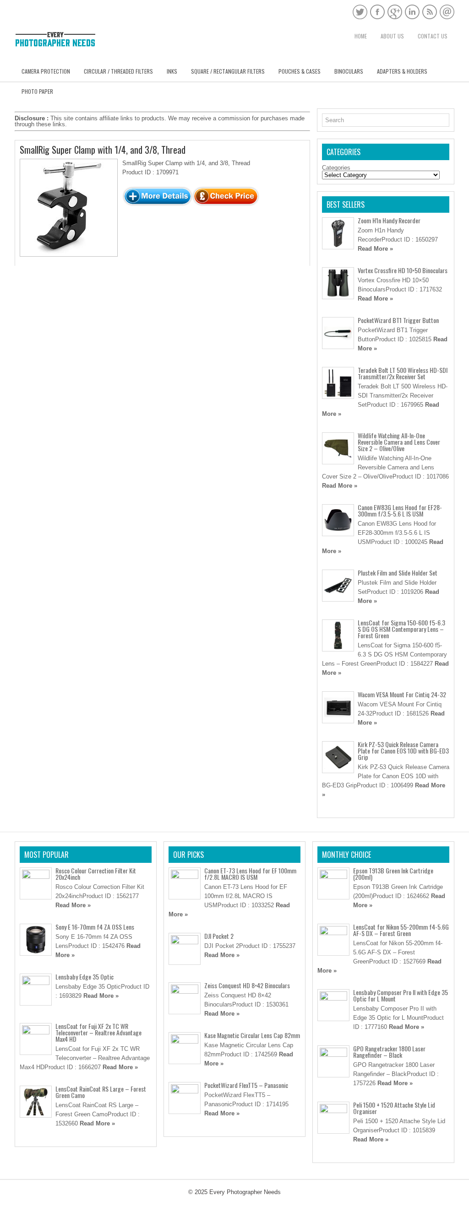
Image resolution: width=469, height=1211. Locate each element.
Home (360, 36)
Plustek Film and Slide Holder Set (397, 572)
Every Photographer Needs (245, 1192)
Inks (172, 71)
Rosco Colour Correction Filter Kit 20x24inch (95, 874)
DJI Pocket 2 (219, 936)
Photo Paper (37, 91)
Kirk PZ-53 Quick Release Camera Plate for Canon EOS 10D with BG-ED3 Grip (403, 750)
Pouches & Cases (299, 71)
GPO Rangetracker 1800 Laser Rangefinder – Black (389, 1052)
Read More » (375, 248)
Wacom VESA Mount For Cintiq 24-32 (402, 694)
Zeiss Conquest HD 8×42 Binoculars (247, 985)
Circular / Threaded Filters (118, 71)
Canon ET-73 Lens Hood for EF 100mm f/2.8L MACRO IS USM (250, 874)
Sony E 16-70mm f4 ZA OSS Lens (94, 926)
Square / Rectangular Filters (228, 71)
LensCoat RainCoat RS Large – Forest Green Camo (100, 1092)
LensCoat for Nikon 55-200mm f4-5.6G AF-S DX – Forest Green (401, 930)
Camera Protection (46, 71)
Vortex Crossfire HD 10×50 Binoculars (402, 270)
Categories (336, 167)
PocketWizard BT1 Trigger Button (398, 320)
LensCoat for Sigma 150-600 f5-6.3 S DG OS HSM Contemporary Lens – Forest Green (401, 629)
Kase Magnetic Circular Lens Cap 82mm (252, 1035)
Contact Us (432, 36)
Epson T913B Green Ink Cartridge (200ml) (393, 874)
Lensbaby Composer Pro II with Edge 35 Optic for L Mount (400, 995)
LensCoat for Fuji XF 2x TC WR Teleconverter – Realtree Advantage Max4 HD (98, 1032)
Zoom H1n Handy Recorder (389, 220)
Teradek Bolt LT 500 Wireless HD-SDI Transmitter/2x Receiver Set (402, 373)
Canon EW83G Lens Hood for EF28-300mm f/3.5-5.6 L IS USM (400, 510)
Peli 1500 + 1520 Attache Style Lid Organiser (394, 1108)
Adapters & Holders (402, 71)
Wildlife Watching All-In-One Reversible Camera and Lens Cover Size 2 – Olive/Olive (399, 442)
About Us (392, 36)
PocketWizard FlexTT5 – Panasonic (246, 1085)
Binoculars (348, 71)
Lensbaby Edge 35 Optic (84, 976)
